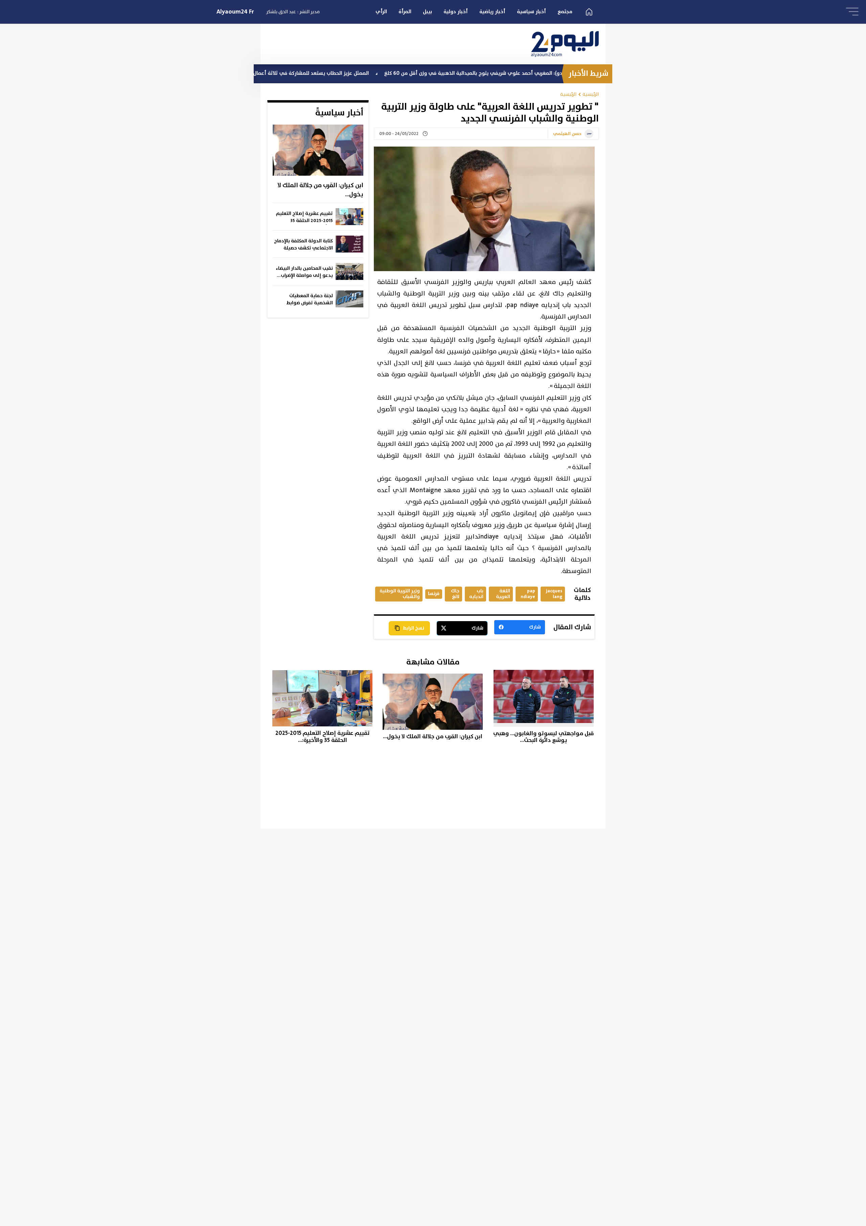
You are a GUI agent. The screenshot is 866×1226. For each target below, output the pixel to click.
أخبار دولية (455, 11)
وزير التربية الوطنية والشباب (400, 593)
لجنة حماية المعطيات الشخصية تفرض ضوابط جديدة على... (310, 299)
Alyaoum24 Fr (235, 12)
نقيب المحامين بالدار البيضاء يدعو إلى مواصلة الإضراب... (304, 272)
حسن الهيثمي (567, 134)
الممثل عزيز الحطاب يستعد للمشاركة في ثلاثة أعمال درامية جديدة (352, 73)
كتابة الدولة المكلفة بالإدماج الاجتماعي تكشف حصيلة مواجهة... (303, 244)
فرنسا (433, 593)
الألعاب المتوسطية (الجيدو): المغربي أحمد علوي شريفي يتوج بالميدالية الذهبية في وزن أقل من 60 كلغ (555, 73)
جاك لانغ (455, 593)
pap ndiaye (528, 593)
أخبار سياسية (531, 11)
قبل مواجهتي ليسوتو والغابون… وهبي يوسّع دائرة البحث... (543, 737)
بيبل (427, 11)
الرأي (381, 11)
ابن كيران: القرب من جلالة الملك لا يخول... (320, 190)
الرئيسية (591, 94)
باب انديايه (476, 593)
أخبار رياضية (492, 11)
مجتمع (564, 11)
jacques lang (554, 593)
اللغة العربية (503, 593)
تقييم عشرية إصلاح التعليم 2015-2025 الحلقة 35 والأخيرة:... (304, 217)
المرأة (404, 11)
